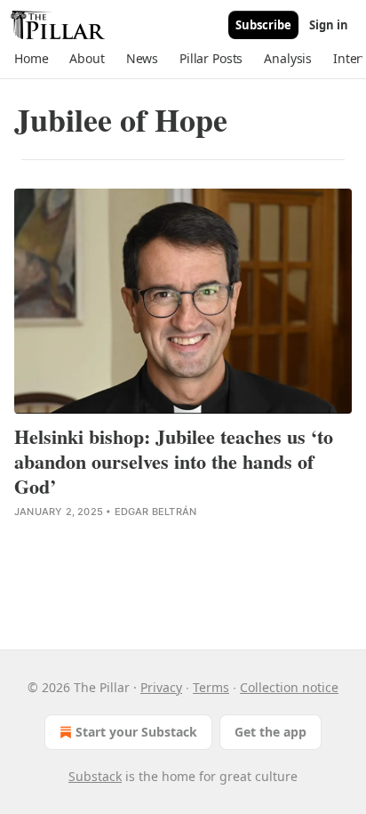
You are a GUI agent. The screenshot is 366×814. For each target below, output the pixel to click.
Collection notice (289, 687)
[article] (183, 354)
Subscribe (263, 25)
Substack (95, 776)
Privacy (161, 687)
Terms (211, 687)
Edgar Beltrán (156, 511)
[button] (31, 58)
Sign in (328, 25)
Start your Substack (136, 731)
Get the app (270, 731)
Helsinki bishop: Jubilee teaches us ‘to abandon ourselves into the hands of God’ (173, 461)
